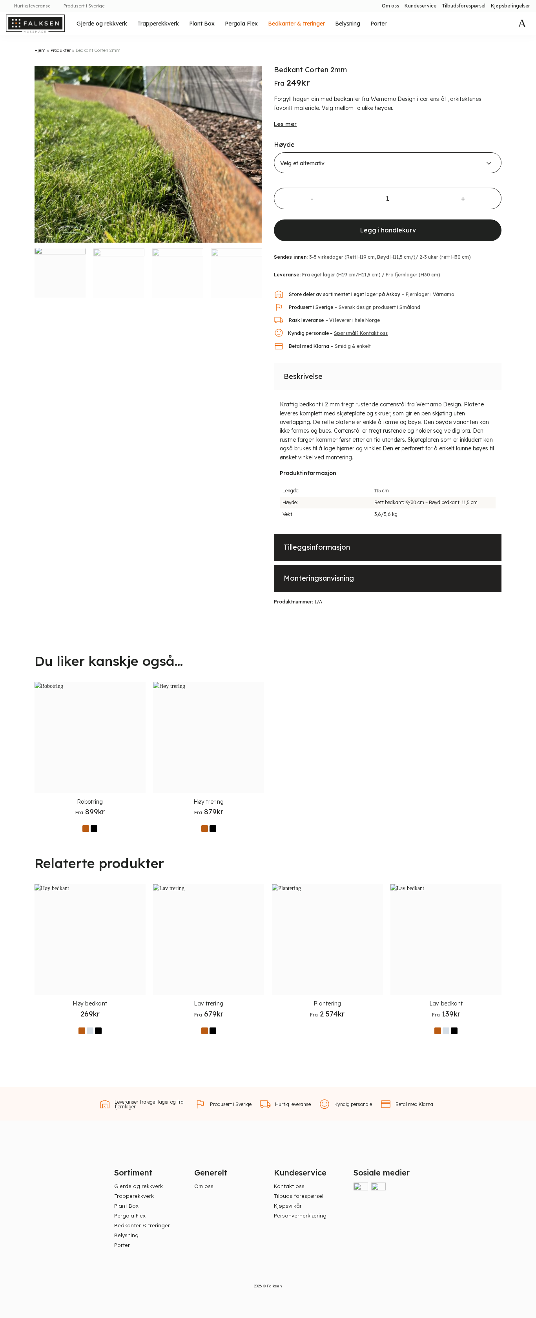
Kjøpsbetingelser (510, 6)
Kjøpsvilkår (288, 1206)
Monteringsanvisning (319, 577)
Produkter (61, 50)
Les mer (285, 123)
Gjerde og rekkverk (102, 23)
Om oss (390, 6)
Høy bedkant (90, 1003)
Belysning (347, 23)
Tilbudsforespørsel (463, 6)
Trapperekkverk (158, 23)
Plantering (327, 1003)
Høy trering (208, 801)
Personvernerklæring (300, 1215)
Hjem (40, 50)
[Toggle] (489, 375)
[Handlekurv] (522, 23)
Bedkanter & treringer (296, 23)
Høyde (284, 144)
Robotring (90, 801)
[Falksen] (35, 24)
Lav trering (208, 1003)
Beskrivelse (303, 376)
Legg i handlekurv (388, 230)
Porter (378, 23)
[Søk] (504, 24)
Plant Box (202, 23)
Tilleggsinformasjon (317, 547)
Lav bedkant (446, 1003)
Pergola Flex (241, 23)
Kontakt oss (289, 1186)
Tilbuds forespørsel (298, 1196)
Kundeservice (420, 6)
